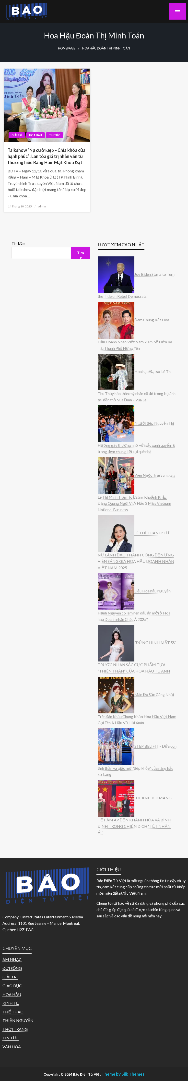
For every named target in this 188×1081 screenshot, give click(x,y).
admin (42, 206)
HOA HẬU (35, 135)
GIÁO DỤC (12, 985)
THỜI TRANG (15, 1029)
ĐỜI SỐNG (12, 968)
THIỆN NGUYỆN (18, 1020)
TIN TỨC (54, 135)
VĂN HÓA (11, 1046)
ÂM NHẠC (12, 959)
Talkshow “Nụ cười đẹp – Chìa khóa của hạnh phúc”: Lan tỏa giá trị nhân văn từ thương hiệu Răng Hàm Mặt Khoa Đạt (46, 156)
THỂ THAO (13, 1011)
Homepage (66, 48)
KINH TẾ (10, 1003)
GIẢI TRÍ (17, 135)
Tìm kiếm (18, 243)
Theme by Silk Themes (123, 1074)
